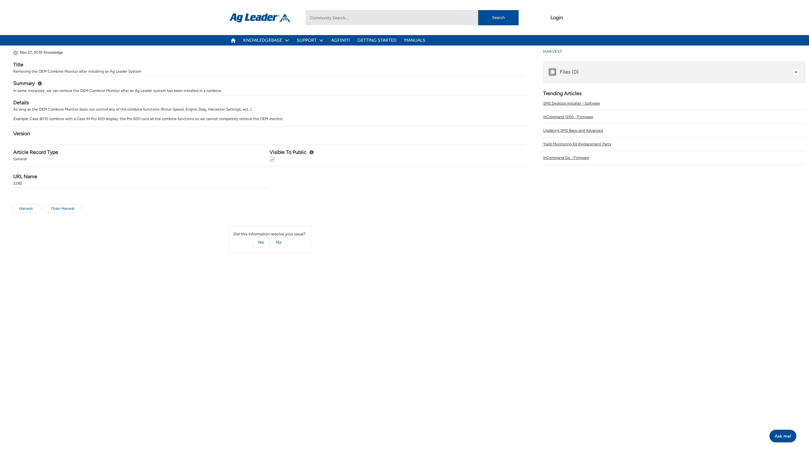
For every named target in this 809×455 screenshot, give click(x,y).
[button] (796, 72)
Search (498, 17)
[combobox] (412, 17)
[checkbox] (272, 159)
